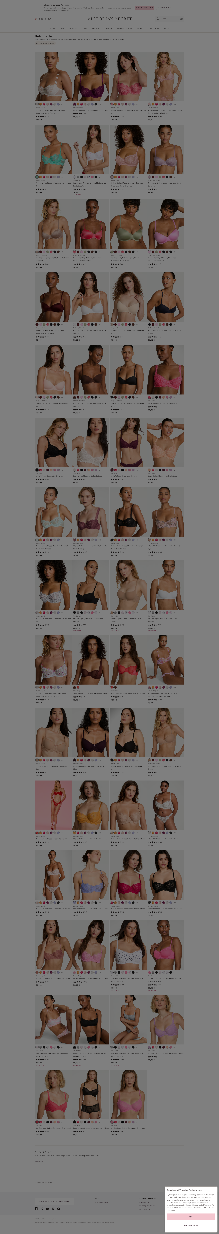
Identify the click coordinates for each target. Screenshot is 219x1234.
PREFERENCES (191, 1226)
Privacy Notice (194, 1208)
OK (190, 1217)
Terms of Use (208, 1208)
